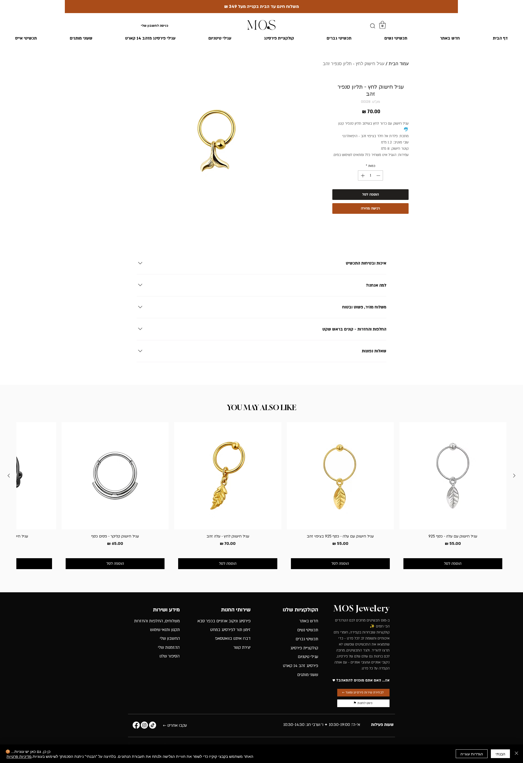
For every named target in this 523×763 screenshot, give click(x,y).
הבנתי (500, 753)
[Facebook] (136, 725)
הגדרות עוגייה (471, 753)
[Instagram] (144, 725)
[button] (382, 25)
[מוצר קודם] (514, 475)
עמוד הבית (399, 63)
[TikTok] (152, 725)
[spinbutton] (370, 175)
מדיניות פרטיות (19, 756)
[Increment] (362, 175)
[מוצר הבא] (8, 475)
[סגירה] (516, 754)
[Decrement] (378, 175)
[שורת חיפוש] (372, 26)
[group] (261, 497)
